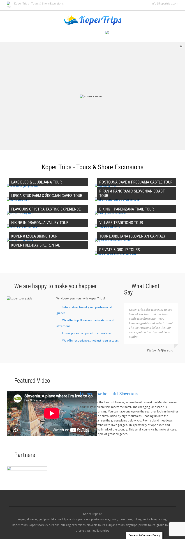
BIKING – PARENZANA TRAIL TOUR (126, 209)
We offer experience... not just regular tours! (90, 340)
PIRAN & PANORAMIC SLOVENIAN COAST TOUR (132, 193)
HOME (72, 33)
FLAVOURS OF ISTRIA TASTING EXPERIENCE (46, 209)
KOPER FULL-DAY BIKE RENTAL (35, 245)
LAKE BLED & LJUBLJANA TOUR (36, 182)
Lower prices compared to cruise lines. (87, 333)
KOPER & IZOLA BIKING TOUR (34, 236)
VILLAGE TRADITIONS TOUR (121, 222)
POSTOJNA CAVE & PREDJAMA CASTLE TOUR (135, 182)
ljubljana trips (100, 530)
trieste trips (83, 530)
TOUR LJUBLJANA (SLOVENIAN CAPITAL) (132, 236)
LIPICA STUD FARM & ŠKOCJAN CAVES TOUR (46, 195)
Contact (91, 33)
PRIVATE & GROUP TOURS (119, 249)
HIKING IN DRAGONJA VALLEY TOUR (39, 222)
